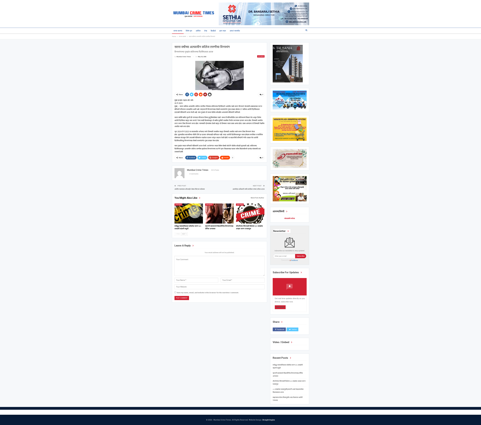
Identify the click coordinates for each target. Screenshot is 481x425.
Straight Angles (268, 420)
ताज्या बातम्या (177, 31)
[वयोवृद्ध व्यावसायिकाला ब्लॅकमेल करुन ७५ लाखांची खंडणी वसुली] (188, 213)
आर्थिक (198, 31)
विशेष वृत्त (189, 31)
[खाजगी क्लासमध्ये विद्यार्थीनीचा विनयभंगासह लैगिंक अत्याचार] (219, 213)
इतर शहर (222, 31)
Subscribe (301, 256)
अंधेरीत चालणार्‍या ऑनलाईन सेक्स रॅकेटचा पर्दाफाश (189, 189)
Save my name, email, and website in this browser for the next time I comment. (208, 293)
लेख (205, 31)
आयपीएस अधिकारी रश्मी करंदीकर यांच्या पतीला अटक (249, 189)
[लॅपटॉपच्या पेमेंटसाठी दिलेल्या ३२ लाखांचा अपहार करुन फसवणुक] (250, 213)
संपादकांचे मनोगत (289, 218)
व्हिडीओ (213, 31)
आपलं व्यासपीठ (235, 31)
